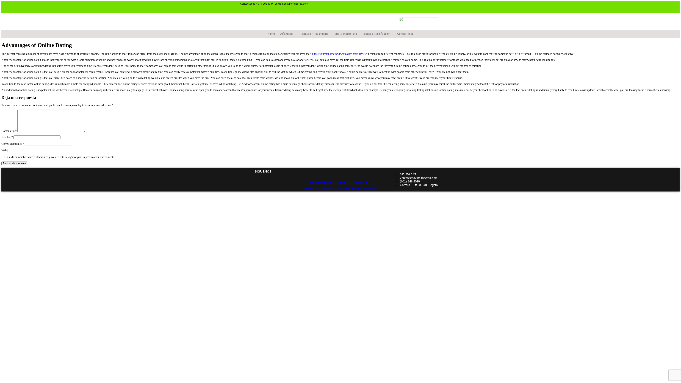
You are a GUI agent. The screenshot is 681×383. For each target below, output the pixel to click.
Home (271, 33)
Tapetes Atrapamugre (314, 33)
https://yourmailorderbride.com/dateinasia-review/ (339, 53)
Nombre (7, 137)
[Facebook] (404, 6)
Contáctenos (405, 33)
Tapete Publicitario (345, 33)
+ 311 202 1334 (264, 3)
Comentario (9, 130)
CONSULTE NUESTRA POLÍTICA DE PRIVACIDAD (339, 183)
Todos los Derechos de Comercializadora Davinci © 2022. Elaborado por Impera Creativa (339, 189)
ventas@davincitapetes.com (291, 3)
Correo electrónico (12, 143)
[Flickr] (436, 6)
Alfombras (286, 33)
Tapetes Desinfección (376, 33)
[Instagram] (415, 6)
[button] (288, 34)
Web (4, 150)
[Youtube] (425, 6)
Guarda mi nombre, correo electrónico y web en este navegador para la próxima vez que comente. (60, 157)
